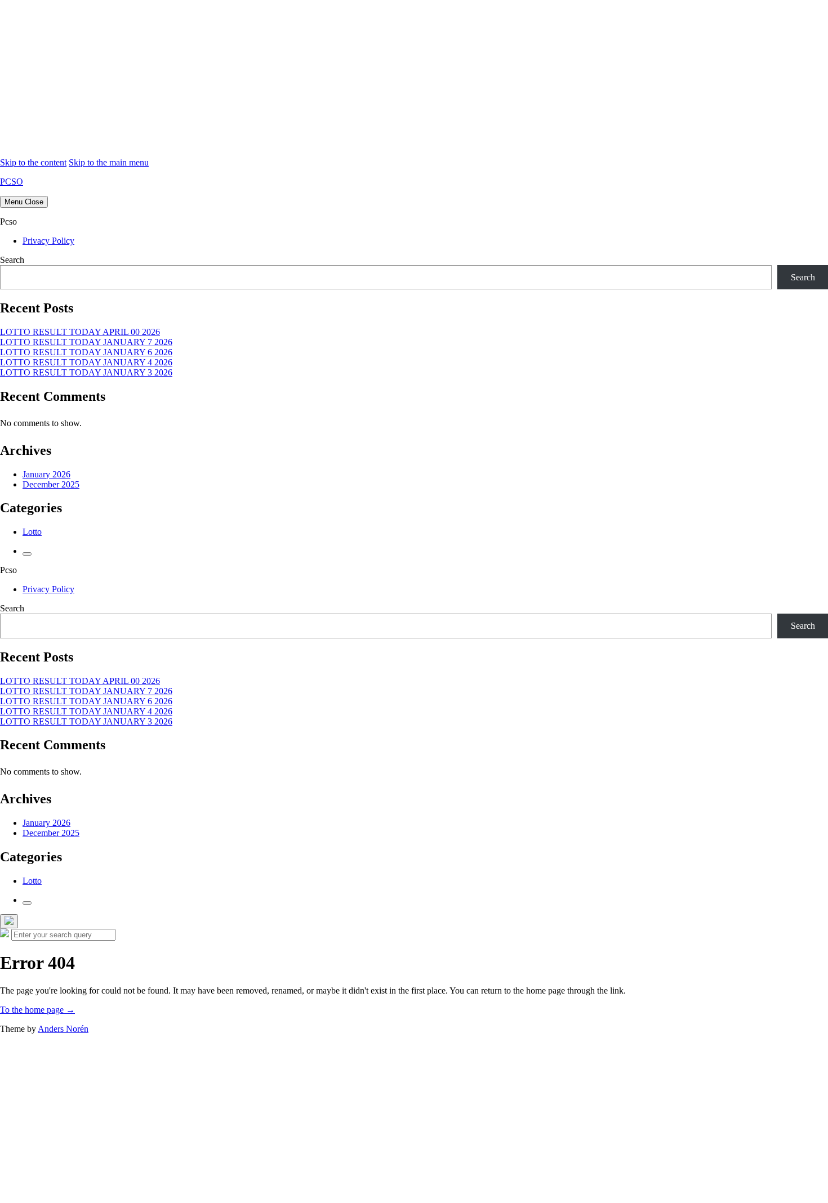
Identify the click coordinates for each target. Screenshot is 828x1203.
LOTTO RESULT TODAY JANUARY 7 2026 (86, 342)
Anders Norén (63, 1029)
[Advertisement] (338, 79)
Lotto (32, 531)
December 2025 (51, 484)
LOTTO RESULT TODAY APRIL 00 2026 (80, 332)
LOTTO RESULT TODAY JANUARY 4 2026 (86, 362)
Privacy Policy (48, 240)
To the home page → (37, 1009)
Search (12, 260)
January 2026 (46, 474)
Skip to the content (33, 162)
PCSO (11, 181)
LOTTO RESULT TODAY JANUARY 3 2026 (86, 372)
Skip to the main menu (109, 162)
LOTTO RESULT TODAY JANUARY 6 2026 (86, 352)
